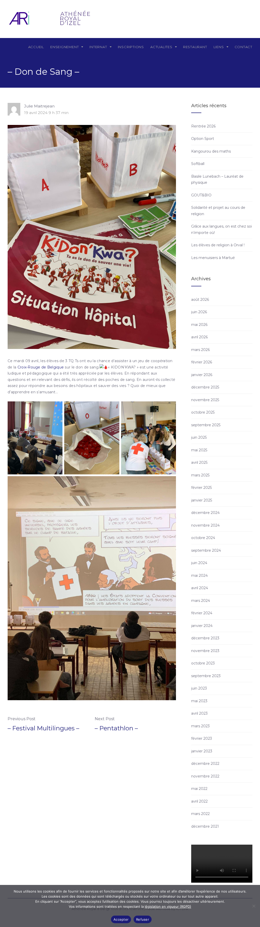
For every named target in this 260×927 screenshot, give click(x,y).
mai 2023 (199, 701)
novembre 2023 (205, 650)
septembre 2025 (205, 425)
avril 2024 (199, 588)
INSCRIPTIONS (131, 47)
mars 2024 (200, 600)
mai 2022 (199, 788)
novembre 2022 (205, 776)
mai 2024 (199, 575)
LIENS (219, 47)
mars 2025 (200, 475)
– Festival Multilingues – (43, 728)
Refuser (142, 919)
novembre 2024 (205, 525)
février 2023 (201, 738)
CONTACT (243, 47)
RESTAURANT (195, 47)
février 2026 (201, 362)
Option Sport (202, 138)
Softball (197, 163)
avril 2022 (199, 801)
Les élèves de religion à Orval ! (218, 245)
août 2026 (200, 299)
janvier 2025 (201, 500)
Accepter (120, 919)
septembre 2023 (206, 676)
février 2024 (201, 613)
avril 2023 (199, 713)
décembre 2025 (205, 387)
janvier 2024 (202, 625)
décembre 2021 (205, 826)
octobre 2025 (203, 412)
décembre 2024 (205, 512)
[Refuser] (253, 906)
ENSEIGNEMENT (64, 47)
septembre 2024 (206, 550)
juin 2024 (199, 563)
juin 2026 (199, 312)
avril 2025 (199, 462)
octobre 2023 (203, 663)
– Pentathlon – (116, 728)
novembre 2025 (205, 400)
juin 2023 (199, 688)
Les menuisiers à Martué (213, 257)
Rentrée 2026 (203, 126)
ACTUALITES (161, 47)
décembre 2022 (205, 763)
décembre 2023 (205, 638)
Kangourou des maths (211, 151)
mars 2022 (200, 813)
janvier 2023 (201, 751)
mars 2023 (200, 726)
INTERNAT (98, 47)
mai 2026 (199, 324)
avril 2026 (199, 337)
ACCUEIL (36, 47)
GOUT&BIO (201, 195)
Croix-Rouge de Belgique (41, 367)
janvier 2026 (201, 375)
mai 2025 (199, 450)
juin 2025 (199, 437)
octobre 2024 (203, 537)
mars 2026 (200, 349)
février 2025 (201, 487)
